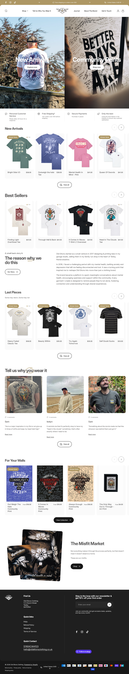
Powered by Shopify (31, 664)
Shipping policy (9, 670)
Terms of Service (30, 631)
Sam (7, 421)
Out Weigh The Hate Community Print (14, 507)
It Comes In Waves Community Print (43, 507)
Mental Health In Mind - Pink (76, 173)
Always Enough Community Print (75, 506)
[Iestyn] (65, 394)
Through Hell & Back (47, 240)
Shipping (27, 628)
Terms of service (26, 668)
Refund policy (8, 668)
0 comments (11, 417)
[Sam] (23, 394)
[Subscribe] (109, 605)
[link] (31, 646)
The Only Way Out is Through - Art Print (106, 506)
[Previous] (39, 2)
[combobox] (114, 2)
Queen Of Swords (107, 172)
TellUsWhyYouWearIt (16, 380)
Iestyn (50, 421)
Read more (8, 434)
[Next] (89, 2)
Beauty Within (44, 341)
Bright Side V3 (14, 172)
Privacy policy (17, 668)
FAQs (25, 622)
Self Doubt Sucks (107, 341)
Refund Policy (29, 625)
